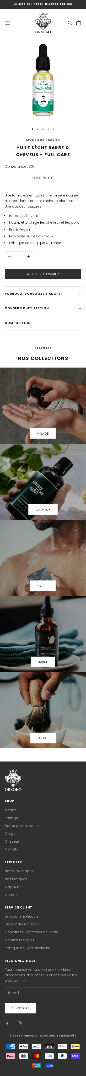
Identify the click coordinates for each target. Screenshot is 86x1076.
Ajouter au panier (43, 274)
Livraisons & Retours (22, 916)
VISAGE (43, 433)
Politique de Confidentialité (27, 948)
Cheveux (12, 841)
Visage (10, 810)
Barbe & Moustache (22, 825)
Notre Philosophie (19, 871)
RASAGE (43, 738)
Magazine (13, 886)
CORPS (42, 586)
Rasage (11, 818)
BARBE (43, 662)
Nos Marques (16, 879)
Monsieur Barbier (43, 140)
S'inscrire (20, 1008)
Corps (10, 833)
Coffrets (11, 849)
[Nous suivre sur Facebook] (7, 1023)
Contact (12, 894)
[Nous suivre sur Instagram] (19, 1023)
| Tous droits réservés (57, 1035)
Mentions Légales (19, 940)
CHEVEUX (43, 509)
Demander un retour (22, 924)
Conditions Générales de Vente (31, 932)
